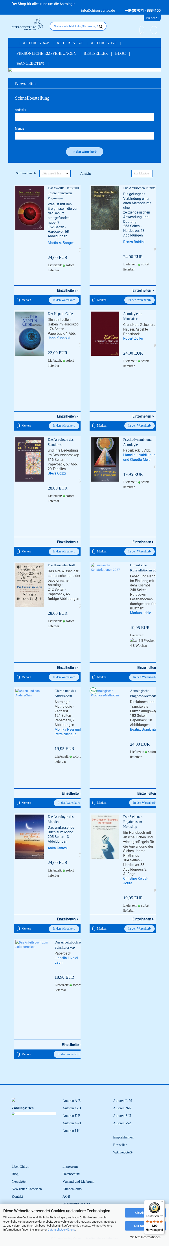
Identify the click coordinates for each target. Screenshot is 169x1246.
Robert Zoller (133, 338)
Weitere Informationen (145, 1237)
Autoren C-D (70, 43)
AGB (66, 1196)
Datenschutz (71, 1174)
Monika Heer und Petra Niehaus (68, 731)
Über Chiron (20, 1166)
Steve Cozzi (57, 473)
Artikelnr (20, 110)
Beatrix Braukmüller (145, 729)
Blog (121, 53)
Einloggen (152, 18)
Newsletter (25, 83)
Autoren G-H (71, 1123)
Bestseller (96, 53)
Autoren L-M (122, 1100)
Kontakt (17, 1196)
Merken (26, 300)
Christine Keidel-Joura (135, 880)
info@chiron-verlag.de (97, 10)
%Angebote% (31, 63)
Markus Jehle (140, 613)
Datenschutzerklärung (61, 1229)
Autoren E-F (104, 43)
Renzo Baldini (134, 242)
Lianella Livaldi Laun (66, 960)
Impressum (70, 1166)
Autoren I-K (71, 1131)
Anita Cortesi (58, 848)
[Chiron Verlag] (27, 24)
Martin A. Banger (61, 243)
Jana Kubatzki (59, 338)
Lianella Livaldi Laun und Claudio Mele (139, 457)
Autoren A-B (36, 43)
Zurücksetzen (142, 173)
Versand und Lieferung (78, 1181)
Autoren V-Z (122, 1123)
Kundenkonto (72, 1189)
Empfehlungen (123, 1137)
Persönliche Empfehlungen (47, 53)
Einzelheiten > (67, 290)
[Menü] (162, 1202)
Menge (19, 128)
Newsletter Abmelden (27, 1189)
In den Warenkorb (64, 300)
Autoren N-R (122, 1108)
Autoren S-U (122, 1115)
